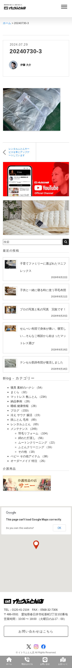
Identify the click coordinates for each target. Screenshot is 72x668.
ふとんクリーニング (31, 447)
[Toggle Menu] (64, 6)
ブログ (15, 410)
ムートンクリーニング (32, 442)
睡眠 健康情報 (20, 405)
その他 (22, 451)
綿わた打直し (27, 438)
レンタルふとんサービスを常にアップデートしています (19, 152)
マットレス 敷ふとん (24, 396)
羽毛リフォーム (28, 433)
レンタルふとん (21, 424)
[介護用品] (27, 483)
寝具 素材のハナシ (22, 387)
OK (59, 527)
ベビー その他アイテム (25, 456)
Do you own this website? (20, 528)
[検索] (66, 242)
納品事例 (16, 401)
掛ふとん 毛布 (20, 419)
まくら (15, 392)
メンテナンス (19, 428)
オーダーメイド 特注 (24, 460)
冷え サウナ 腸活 (21, 415)
